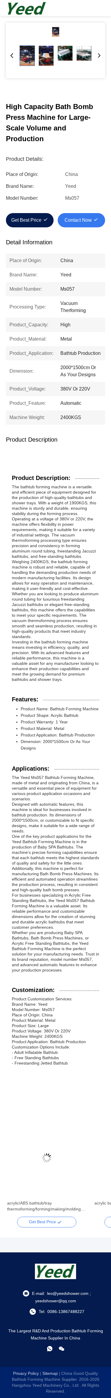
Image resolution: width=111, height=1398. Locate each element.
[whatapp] (50, 1348)
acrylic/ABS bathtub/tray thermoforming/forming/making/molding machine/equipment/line (44, 1206)
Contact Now (78, 220)
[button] (14, 1168)
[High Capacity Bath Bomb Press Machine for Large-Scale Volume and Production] (55, 32)
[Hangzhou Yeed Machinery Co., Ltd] (26, 8)
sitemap (50, 1373)
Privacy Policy (26, 1373)
